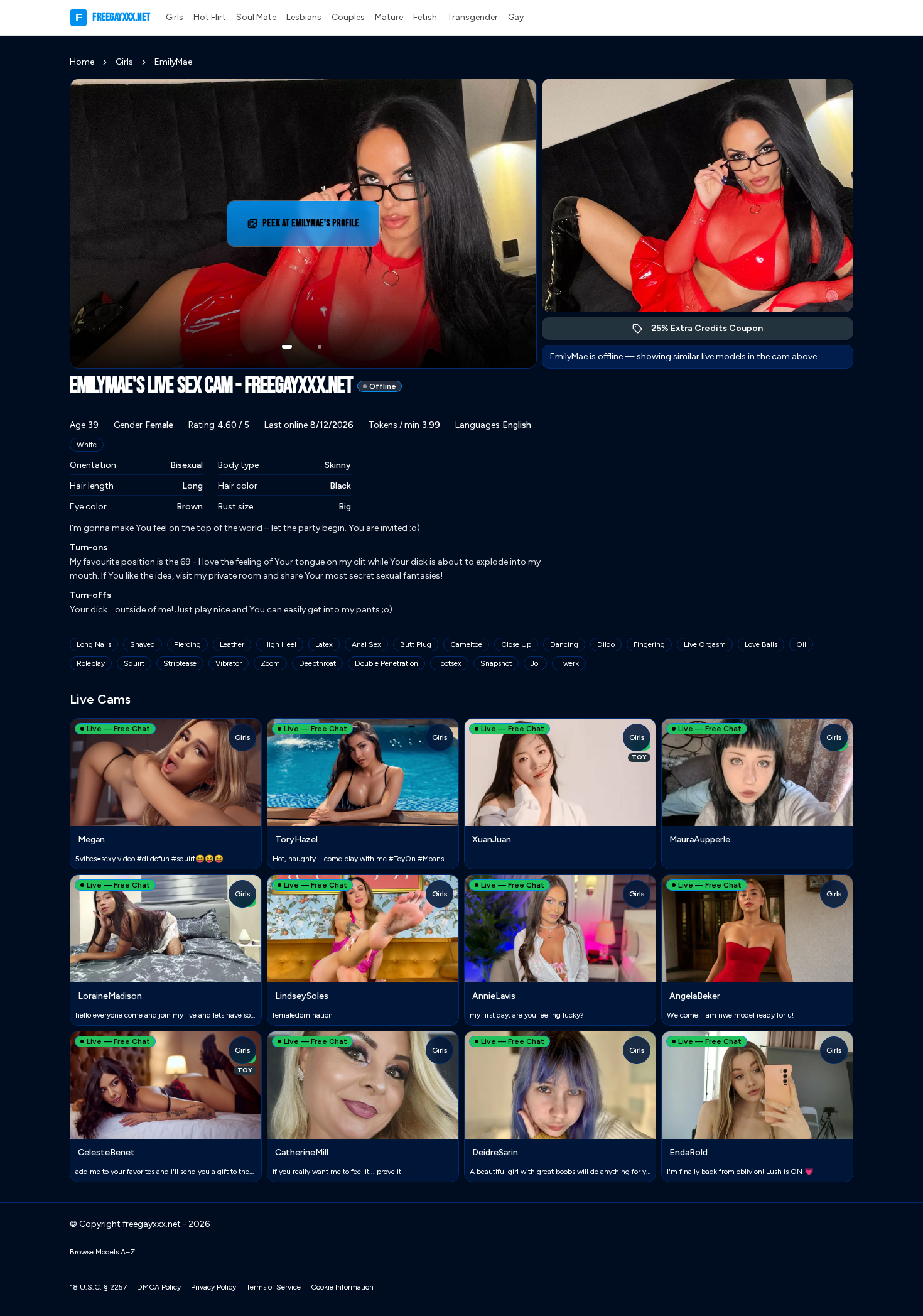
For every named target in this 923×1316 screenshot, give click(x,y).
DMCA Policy (159, 1287)
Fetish (425, 17)
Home (82, 62)
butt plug (415, 644)
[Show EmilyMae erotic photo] (287, 347)
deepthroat (317, 663)
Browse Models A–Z (102, 1252)
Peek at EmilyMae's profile (316, 227)
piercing (187, 644)
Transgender (472, 17)
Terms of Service (273, 1287)
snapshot (496, 663)
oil (801, 644)
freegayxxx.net (113, 17)
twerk (569, 663)
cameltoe (466, 644)
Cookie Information (342, 1287)
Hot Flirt (209, 17)
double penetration (386, 663)
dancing (564, 644)
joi (535, 663)
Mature (389, 17)
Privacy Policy (213, 1287)
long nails (94, 644)
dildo (606, 644)
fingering (649, 644)
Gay (516, 17)
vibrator (228, 663)
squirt (134, 663)
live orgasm (705, 644)
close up (516, 644)
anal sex (366, 644)
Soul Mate (256, 17)
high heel (279, 644)
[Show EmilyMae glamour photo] (319, 347)
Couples (348, 17)
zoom (270, 663)
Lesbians (303, 17)
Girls (174, 17)
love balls (761, 644)
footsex (449, 663)
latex (324, 644)
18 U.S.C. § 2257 (98, 1287)
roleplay (91, 663)
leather (232, 644)
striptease (180, 663)
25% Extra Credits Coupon (713, 331)
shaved (142, 644)
